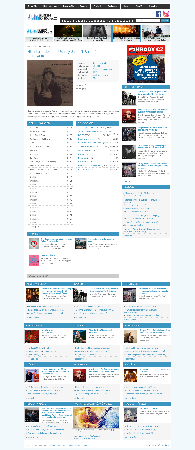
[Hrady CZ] (146, 64)
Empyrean (82, 158)
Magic (131, 225)
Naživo (78, 284)
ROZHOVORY (131, 325)
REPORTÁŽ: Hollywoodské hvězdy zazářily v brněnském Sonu (68, 39)
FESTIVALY (79, 325)
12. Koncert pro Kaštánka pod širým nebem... (46, 387)
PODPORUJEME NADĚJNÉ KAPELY (93, 403)
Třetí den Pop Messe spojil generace (140, 306)
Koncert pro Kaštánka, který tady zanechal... (46, 310)
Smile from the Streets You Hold (91, 128)
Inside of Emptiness (86, 139)
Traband (150, 196)
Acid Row (140, 225)
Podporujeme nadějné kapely (87, 436)
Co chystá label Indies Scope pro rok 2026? (46, 390)
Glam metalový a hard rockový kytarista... (45, 306)
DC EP (81, 135)
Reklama (69, 445)
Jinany (144, 232)
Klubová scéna (36, 284)
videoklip (99, 40)
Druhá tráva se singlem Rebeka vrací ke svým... (94, 390)
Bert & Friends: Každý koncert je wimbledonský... (146, 351)
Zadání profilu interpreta (85, 438)
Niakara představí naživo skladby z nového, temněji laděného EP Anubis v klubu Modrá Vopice (57, 291)
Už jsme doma (49, 332)
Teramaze (149, 218)
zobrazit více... (129, 181)
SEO (148, 445)
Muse (147, 211)
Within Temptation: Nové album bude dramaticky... (146, 355)
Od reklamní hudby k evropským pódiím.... (93, 306)
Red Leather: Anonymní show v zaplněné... (143, 315)
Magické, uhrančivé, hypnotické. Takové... (142, 222)
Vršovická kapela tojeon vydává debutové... (45, 433)
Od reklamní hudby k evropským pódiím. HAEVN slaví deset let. (152, 147)
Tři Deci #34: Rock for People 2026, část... (143, 433)
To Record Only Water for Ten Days (92, 131)
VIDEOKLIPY (80, 364)
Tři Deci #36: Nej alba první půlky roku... (142, 426)
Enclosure (82, 169)
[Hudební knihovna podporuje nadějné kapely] (96, 417)
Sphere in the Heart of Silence (90, 147)
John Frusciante (100, 63)
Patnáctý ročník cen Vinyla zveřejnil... (43, 394)
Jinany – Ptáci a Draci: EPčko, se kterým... (142, 229)
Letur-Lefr (82, 162)
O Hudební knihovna (57, 445)
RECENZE (128, 186)
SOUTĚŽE (129, 364)
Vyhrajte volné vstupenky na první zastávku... (144, 394)
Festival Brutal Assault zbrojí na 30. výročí (92, 351)
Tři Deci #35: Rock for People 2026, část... (143, 430)
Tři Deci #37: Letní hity (150, 409)
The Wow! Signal (135, 211)
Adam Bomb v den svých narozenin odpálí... (46, 313)
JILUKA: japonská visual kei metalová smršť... (95, 310)
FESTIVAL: (117, 38)
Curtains (81, 154)
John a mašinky (48, 255)
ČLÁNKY (30, 364)
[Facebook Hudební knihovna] (158, 13)
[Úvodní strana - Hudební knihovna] (44, 15)
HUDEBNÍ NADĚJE (36, 403)
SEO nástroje (165, 445)
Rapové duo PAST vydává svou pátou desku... (47, 430)
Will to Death (83, 150)
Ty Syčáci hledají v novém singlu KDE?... (92, 394)
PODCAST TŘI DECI (135, 403)
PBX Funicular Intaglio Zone (89, 166)
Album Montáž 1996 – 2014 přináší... (140, 193)
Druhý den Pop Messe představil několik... (92, 348)
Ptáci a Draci (133, 232)
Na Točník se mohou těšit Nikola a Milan (142, 390)
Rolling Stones (150, 205)
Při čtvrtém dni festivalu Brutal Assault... (91, 355)
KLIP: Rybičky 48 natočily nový (97, 39)
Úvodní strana (32, 46)
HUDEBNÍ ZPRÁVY (133, 87)
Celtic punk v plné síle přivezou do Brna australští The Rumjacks (152, 93)
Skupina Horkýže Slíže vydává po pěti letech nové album (152, 129)
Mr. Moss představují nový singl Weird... (44, 426)
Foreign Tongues (135, 205)
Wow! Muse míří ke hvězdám (137, 209)
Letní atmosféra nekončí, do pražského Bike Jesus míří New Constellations (55, 371)
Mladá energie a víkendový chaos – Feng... (94, 313)
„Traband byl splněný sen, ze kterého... (142, 348)
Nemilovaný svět (49, 330)
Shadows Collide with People (90, 143)
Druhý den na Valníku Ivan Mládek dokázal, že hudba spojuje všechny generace (153, 166)
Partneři (77, 445)
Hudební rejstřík (44, 46)
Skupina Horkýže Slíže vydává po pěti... (91, 387)
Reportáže (131, 284)
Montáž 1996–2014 (136, 196)
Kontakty (84, 445)
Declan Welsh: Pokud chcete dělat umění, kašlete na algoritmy (155, 331)
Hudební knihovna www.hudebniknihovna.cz (39, 39)
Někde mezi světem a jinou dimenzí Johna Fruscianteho (56, 240)
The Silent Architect (135, 218)
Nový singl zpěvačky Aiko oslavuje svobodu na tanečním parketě (153, 111)
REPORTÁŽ (147, 38)
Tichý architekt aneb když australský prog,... (143, 216)
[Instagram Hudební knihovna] (166, 13)
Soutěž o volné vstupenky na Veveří (141, 387)
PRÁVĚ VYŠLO (34, 325)
